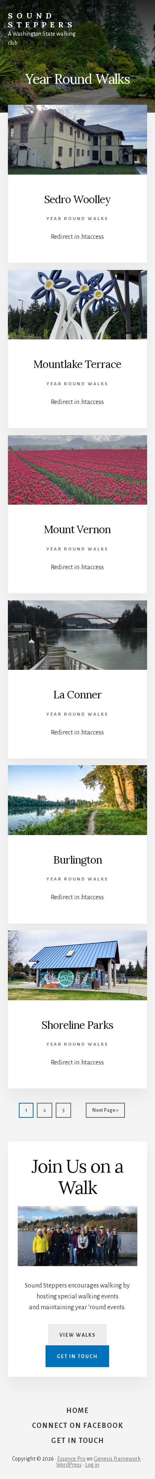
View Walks (77, 1335)
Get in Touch (77, 1356)
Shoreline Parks (77, 1025)
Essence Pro (71, 1459)
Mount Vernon (77, 529)
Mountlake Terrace (77, 364)
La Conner (77, 694)
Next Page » (105, 1112)
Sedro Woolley (77, 199)
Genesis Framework (117, 1459)
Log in (92, 1465)
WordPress (69, 1465)
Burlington (77, 860)
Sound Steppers (42, 20)
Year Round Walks (77, 218)
